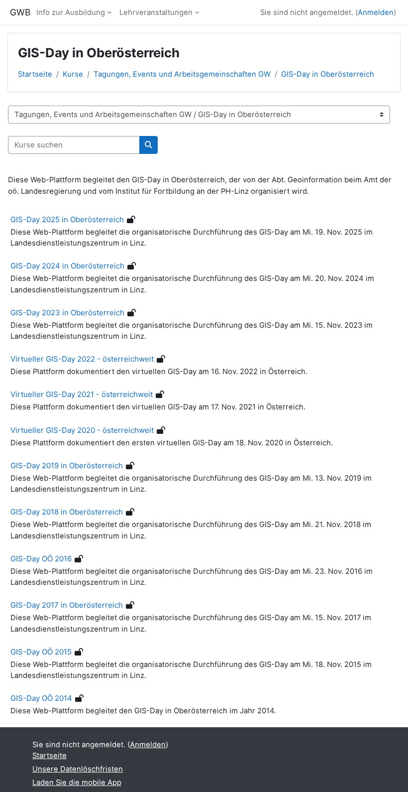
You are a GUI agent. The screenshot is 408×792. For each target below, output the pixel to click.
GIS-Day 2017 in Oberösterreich (66, 605)
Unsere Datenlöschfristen (77, 769)
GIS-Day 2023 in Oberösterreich (67, 312)
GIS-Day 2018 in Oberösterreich (66, 512)
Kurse (73, 74)
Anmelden (376, 12)
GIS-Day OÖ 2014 (41, 698)
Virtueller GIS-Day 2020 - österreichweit (82, 430)
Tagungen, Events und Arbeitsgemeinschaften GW (182, 74)
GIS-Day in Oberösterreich (327, 74)
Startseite (35, 74)
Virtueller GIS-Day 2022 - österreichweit (82, 359)
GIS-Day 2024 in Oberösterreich (67, 265)
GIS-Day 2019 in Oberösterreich (66, 465)
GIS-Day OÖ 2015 (41, 652)
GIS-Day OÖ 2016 (41, 558)
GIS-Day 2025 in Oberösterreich (67, 219)
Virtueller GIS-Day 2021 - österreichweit (81, 394)
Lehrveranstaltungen (156, 12)
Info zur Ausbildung (70, 12)
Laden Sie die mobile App (76, 782)
